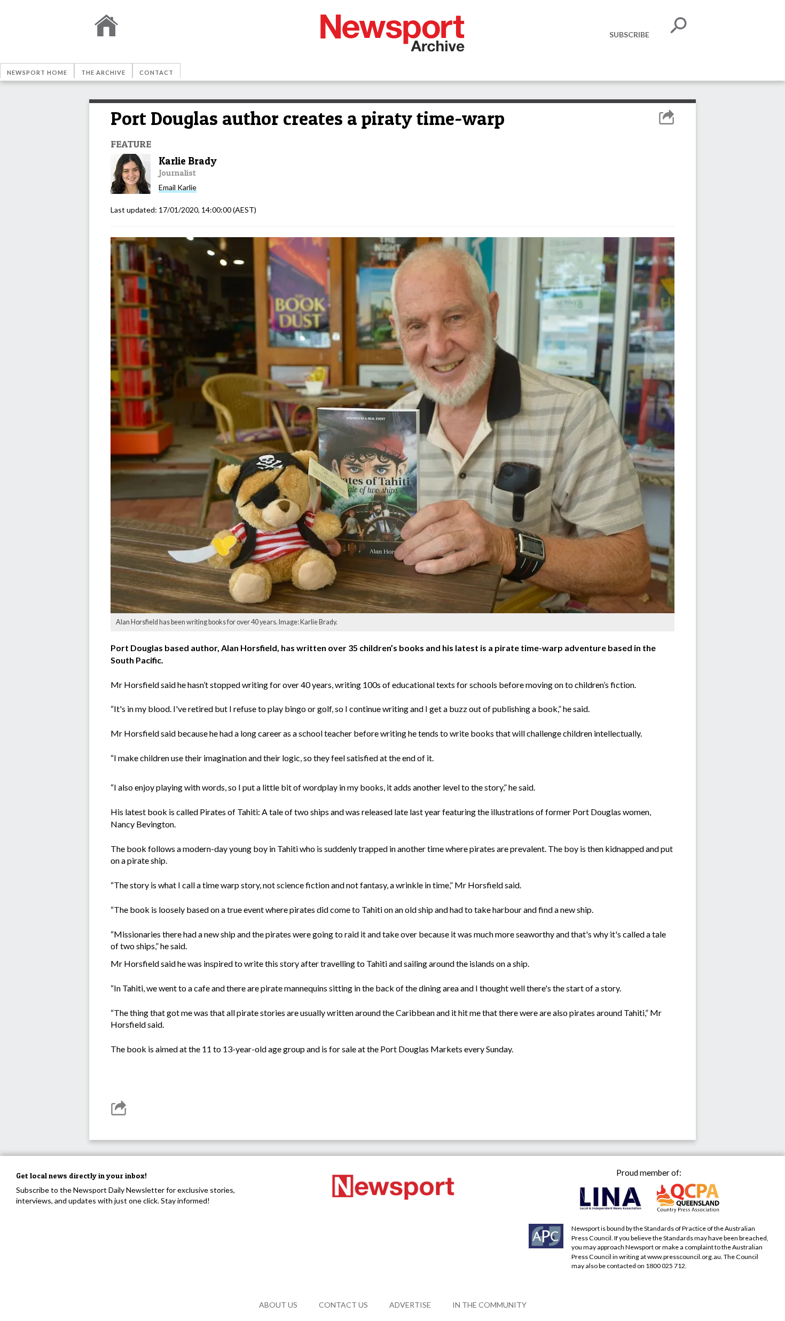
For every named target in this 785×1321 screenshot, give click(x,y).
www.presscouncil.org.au (684, 1257)
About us (278, 1304)
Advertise (410, 1304)
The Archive (103, 72)
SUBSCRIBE (629, 34)
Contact (156, 72)
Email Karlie (178, 187)
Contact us (343, 1304)
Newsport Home (37, 72)
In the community (489, 1304)
